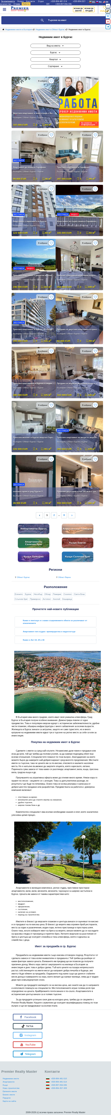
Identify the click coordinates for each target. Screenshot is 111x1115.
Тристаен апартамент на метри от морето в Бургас (78, 437)
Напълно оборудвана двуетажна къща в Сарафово (78, 275)
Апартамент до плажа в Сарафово (29, 167)
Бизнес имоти (9, 1095)
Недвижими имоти (11, 1078)
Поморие (57, 594)
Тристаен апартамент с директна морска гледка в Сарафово (34, 275)
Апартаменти (8, 1082)
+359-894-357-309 (59, 1088)
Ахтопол (47, 599)
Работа (26, 4)
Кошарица (67, 599)
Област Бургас (23, 577)
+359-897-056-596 (63, 4)
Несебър (38, 594)
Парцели (7, 1098)
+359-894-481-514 (59, 1082)
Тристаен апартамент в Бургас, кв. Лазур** (33, 329)
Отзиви (17, 4)
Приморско (35, 599)
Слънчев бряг (21, 599)
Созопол (68, 594)
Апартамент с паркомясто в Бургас (30, 221)
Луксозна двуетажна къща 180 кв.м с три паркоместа (78, 491)
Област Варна (64, 577)
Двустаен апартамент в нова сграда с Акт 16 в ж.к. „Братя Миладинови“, (34, 113)
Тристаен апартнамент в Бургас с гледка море (34, 383)
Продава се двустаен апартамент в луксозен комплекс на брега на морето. (78, 329)
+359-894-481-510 (59, 1078)
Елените (19, 594)
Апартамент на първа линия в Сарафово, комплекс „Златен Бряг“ (78, 221)
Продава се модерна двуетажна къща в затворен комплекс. (78, 383)
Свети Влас (79, 594)
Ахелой (56, 599)
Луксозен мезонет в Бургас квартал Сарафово (34, 437)
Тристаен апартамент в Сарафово (73, 167)
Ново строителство (11, 1088)
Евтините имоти (10, 1091)
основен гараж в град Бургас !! (28, 491)
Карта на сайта (9, 1101)
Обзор (47, 594)
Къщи (5, 1085)
